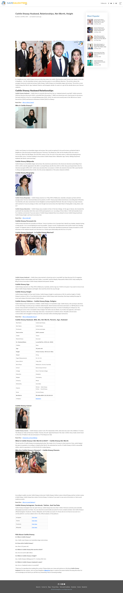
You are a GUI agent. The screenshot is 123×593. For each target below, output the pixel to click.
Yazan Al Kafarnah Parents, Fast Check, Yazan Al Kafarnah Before (99, 29)
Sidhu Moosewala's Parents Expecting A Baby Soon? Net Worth (100, 37)
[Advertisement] (49, 29)
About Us (47, 570)
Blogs (49, 587)
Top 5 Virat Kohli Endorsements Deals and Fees (99, 62)
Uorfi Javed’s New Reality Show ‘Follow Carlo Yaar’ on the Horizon (99, 21)
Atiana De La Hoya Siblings (30, 438)
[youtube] (111, 3)
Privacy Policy (55, 587)
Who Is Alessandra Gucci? (30, 317)
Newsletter (84, 587)
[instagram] (113, 3)
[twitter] (116, 3)
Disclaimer (73, 587)
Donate (79, 587)
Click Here (34, 517)
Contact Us (44, 587)
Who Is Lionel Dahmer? (29, 502)
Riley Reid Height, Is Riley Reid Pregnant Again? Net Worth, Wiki (100, 46)
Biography (38, 398)
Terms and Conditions (65, 587)
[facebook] (108, 3)
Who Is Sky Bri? (27, 218)
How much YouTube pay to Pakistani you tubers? (99, 54)
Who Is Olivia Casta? (28, 102)
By (17, 16)
